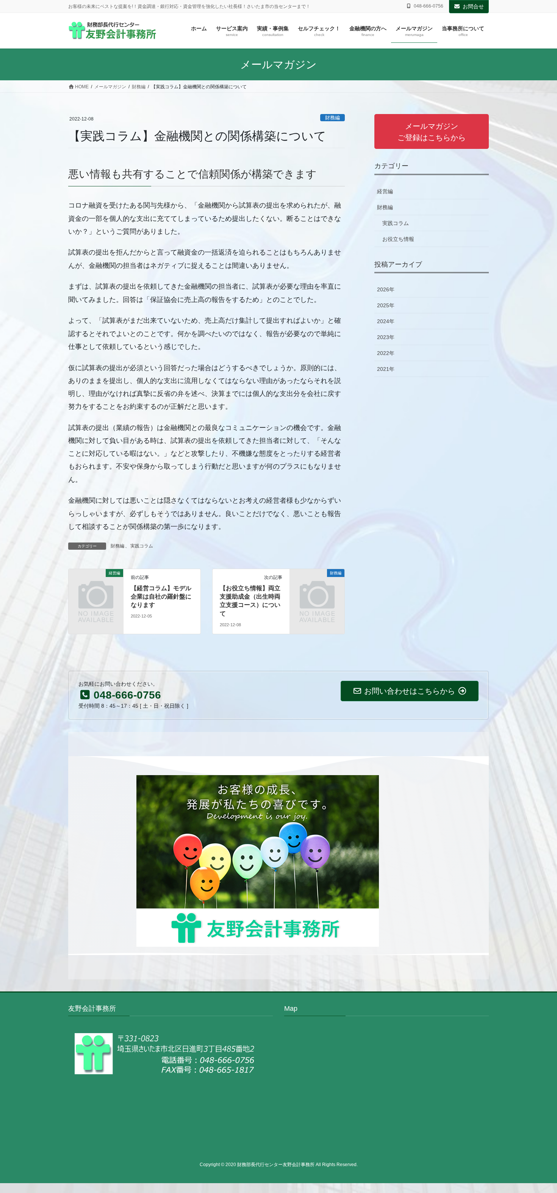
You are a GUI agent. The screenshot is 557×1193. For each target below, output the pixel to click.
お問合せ (473, 6)
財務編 (332, 117)
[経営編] (96, 585)
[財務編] (317, 585)
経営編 (385, 191)
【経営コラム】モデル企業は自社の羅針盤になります (161, 596)
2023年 (385, 337)
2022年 (385, 353)
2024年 (385, 321)
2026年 (385, 289)
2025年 (385, 305)
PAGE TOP (537, 1150)
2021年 (385, 369)
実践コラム (141, 546)
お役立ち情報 (398, 239)
